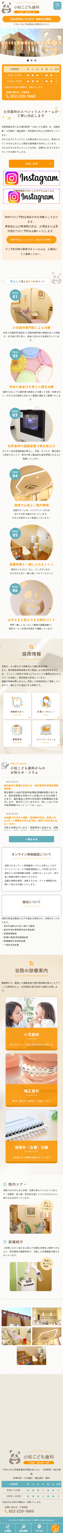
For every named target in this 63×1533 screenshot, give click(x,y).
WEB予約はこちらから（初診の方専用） (31, 239)
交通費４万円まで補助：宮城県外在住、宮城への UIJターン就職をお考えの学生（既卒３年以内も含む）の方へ (30, 820)
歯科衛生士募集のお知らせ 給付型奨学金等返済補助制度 (31, 787)
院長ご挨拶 (31, 163)
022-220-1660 (23, 96)
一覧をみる (31, 839)
